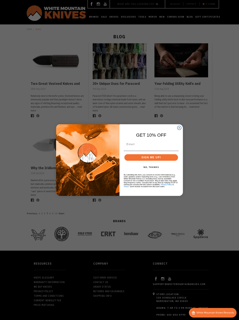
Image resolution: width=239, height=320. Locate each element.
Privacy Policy (166, 184)
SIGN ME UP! (151, 157)
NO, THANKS (151, 167)
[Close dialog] (179, 128)
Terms (126, 186)
